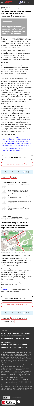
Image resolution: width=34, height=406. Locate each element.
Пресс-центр (25, 333)
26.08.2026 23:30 (6, 217)
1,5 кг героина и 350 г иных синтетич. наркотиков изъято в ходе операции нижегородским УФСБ (18, 192)
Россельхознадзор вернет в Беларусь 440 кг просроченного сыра (19, 196)
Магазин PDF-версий (17, 336)
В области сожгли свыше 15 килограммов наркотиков (13, 149)
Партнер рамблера (16, 397)
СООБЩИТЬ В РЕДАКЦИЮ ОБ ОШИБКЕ (14, 347)
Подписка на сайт (8, 342)
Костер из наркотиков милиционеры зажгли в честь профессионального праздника (17, 145)
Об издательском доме (10, 333)
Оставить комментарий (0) (17, 164)
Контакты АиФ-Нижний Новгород (14, 345)
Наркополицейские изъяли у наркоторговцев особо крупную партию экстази (19, 208)
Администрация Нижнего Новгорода (13, 252)
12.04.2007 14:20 (5, 7)
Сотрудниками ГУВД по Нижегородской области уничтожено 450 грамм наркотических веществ (16, 139)
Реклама (4, 336)
